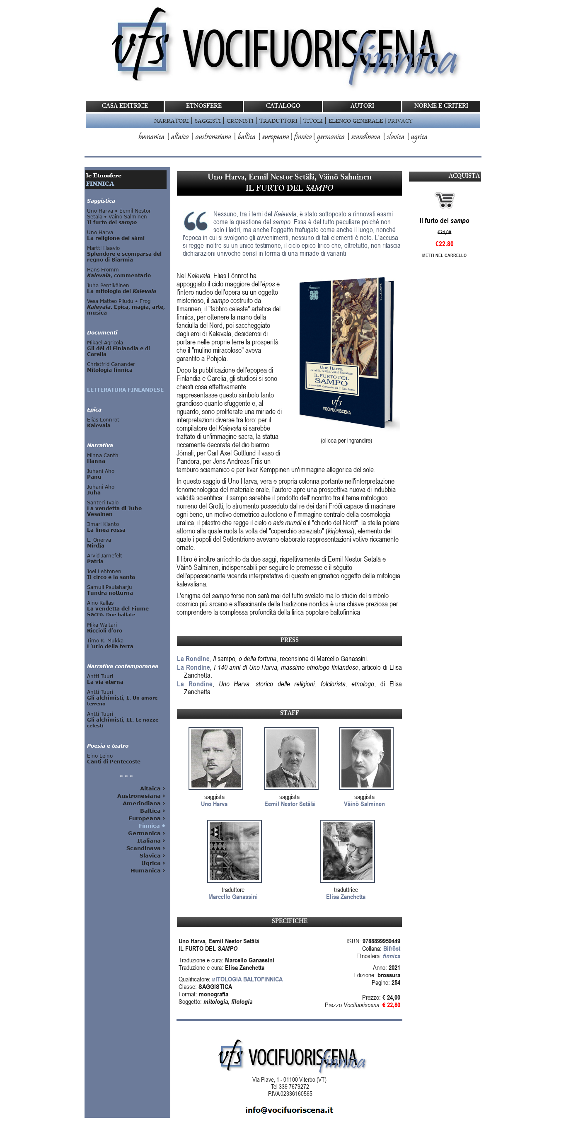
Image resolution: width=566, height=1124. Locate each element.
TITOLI (313, 120)
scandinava (365, 137)
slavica (395, 137)
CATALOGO (283, 106)
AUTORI (362, 106)
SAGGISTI (208, 120)
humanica (151, 137)
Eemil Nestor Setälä (289, 803)
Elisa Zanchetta (345, 896)
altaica (180, 137)
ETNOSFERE (204, 106)
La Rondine (193, 658)
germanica (331, 137)
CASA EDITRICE (125, 106)
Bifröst (391, 948)
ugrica (419, 137)
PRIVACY (400, 120)
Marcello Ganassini (233, 896)
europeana (275, 137)
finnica (303, 137)
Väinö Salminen (364, 803)
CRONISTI (240, 120)
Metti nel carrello (444, 255)
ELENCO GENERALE (356, 120)
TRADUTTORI (278, 120)
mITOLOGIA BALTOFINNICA (247, 979)
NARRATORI (171, 120)
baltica (247, 137)
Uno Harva (214, 803)
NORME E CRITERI (441, 106)
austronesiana (213, 137)
